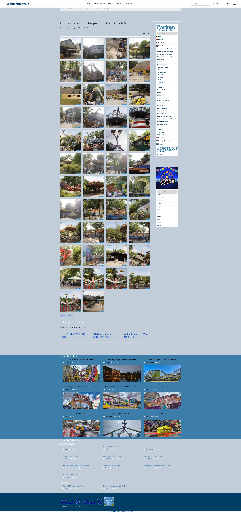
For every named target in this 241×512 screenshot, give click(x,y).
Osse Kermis (108, 416)
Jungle (160, 84)
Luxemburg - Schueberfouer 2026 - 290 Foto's (81, 387)
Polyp (158, 219)
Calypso (158, 207)
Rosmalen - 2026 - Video (71, 475)
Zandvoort (149, 458)
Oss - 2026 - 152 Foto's (122, 414)
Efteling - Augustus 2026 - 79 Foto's (122, 360)
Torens (158, 222)
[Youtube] (227, 3)
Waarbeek (161, 132)
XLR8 (159, 79)
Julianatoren (162, 97)
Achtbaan (159, 194)
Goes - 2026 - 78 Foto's (162, 387)
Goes (147, 389)
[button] (176, 36)
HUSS (158, 210)
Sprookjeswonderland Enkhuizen (167, 119)
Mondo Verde (162, 105)
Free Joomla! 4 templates (74, 507)
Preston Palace (162, 113)
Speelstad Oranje (163, 124)
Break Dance (162, 72)
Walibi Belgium (150, 362)
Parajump (161, 77)
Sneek (106, 468)
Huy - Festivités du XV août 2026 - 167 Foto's (122, 387)
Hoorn (147, 416)
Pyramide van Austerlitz (165, 116)
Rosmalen (67, 477)
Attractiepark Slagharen (166, 51)
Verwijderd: (161, 82)
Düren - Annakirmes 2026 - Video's (115, 486)
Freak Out (161, 74)
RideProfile (128, 3)
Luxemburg (68, 389)
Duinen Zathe (162, 90)
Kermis (110, 3)
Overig (118, 3)
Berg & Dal (159, 201)
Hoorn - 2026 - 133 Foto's (162, 414)
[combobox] (201, 4)
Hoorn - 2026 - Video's (70, 456)
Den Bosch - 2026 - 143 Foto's (81, 360)
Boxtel (66, 416)
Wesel (66, 488)
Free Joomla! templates (114, 511)
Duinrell (160, 92)
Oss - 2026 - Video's (150, 447)
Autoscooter (160, 197)
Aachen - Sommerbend (71, 468)
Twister (160, 87)
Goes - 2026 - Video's (70, 447)
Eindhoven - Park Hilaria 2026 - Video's (157, 465)
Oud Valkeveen (162, 108)
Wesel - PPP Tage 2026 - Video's (74, 486)
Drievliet (160, 62)
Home (89, 3)
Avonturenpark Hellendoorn (166, 54)
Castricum (108, 458)
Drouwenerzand (64, 28)
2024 (62, 315)
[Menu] (234, 4)
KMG (157, 213)
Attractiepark (99, 3)
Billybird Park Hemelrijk (165, 56)
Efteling (160, 95)
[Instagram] (230, 3)
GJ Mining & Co (163, 67)
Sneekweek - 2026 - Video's (112, 465)
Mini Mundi (161, 103)
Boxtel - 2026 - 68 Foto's (81, 414)
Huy (106, 389)
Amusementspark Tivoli (165, 48)
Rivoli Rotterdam (163, 121)
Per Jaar (160, 154)
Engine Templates (95, 507)
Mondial (159, 216)
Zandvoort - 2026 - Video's (153, 456)
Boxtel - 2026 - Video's (111, 447)
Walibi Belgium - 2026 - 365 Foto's (162, 360)
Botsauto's (161, 69)
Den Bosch (68, 362)
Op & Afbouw (160, 151)
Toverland (161, 126)
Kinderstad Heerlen (164, 100)
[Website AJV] (71, 501)
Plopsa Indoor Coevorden (165, 111)
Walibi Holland (162, 134)
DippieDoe (161, 59)
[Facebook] (224, 3)
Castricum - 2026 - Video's (112, 456)
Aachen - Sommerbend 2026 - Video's (76, 465)
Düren (107, 488)
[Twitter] (148, 33)
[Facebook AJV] (93, 501)
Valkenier (161, 129)
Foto (70, 315)
